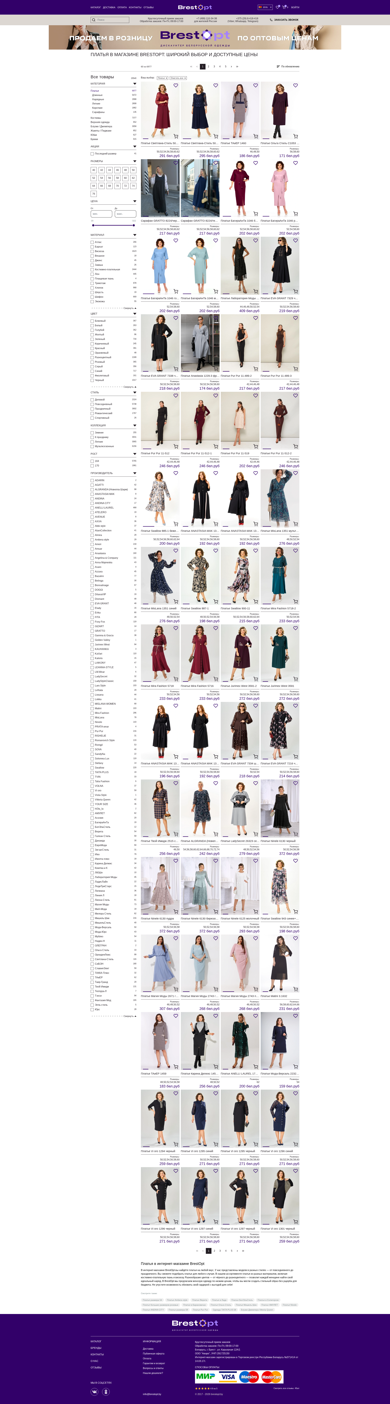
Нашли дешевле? (153, 1373)
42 (101, 170)
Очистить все (177, 78)
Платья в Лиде (219, 1300)
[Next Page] (231, 67)
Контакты (135, 7)
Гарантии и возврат (154, 1363)
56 (109, 178)
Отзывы (149, 7)
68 (109, 186)
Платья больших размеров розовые (160, 1305)
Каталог (96, 7)
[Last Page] (237, 67)
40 (93, 170)
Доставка (109, 7)
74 (133, 186)
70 (117, 186)
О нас (94, 1361)
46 (117, 170)
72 (125, 186)
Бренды (96, 1348)
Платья (161, 78)
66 (101, 186)
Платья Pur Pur (200, 1310)
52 (93, 178)
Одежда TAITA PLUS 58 (224, 1310)
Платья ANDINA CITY (153, 1310)
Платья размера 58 (178, 1310)
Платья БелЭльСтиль (242, 1300)
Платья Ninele (290, 1305)
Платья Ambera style (177, 1300)
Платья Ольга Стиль (221, 1305)
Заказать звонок (286, 20)
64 (93, 186)
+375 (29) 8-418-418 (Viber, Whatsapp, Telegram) (243, 20)
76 (93, 193)
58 (117, 178)
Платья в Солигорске (268, 1300)
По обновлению (290, 66)
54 (101, 178)
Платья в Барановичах (194, 1305)
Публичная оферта (153, 1353)
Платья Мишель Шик (246, 1305)
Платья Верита (199, 1300)
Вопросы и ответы (153, 1368)
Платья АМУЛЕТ (269, 1305)
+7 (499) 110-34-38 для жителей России (205, 20)
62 (133, 178)
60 (125, 178)
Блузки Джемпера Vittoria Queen (257, 1310)
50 (133, 170)
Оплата (122, 7)
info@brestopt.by (152, 1394)
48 (125, 170)
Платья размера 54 (152, 1300)
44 (109, 170)
